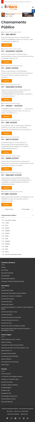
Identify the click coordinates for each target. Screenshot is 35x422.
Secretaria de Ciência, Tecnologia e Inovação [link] (13, 325)
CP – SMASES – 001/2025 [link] (11, 106)
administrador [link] (6, 32)
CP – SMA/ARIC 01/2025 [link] (11, 175)
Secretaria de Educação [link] (7, 298)
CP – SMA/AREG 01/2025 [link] (11, 87)
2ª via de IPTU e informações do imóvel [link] (11, 376)
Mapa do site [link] (24, 414)
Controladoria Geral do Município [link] (10, 361)
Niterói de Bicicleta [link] (6, 359)
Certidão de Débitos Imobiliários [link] (9, 385)
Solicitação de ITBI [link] (6, 393)
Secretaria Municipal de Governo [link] (10, 320)
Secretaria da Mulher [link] (6, 314)
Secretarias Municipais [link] (7, 273)
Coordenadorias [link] (5, 275)
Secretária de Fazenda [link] (7, 290)
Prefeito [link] (3, 267)
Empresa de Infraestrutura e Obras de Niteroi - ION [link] (14, 347)
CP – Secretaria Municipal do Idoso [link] (11, 254)
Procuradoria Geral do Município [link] (9, 356)
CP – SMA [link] (5, 238)
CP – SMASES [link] (6, 244)
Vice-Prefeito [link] (4, 270)
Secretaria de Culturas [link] (7, 304)
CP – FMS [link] (5, 225)
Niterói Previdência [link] (6, 342)
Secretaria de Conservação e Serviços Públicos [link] (13, 293)
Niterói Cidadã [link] (5, 364)
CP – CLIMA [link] (5, 223)
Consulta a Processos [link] (7, 382)
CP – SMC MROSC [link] (8, 34)
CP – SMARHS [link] (6, 241)
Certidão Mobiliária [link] (6, 387)
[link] (2, 8)
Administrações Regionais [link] (8, 278)
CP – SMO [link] (5, 249)
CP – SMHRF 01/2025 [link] (10, 158)
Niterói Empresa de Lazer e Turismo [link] (10, 339)
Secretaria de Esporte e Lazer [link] (9, 311)
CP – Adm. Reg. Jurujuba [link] (9, 220)
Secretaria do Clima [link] (6, 323)
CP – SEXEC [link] (5, 236)
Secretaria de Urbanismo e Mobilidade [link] (11, 296)
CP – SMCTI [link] (5, 251)
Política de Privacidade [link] (13, 414)
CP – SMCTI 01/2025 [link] (9, 139)
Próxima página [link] (26, 209)
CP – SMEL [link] (5, 246)
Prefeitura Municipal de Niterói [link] (10, 408)
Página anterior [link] (9, 209)
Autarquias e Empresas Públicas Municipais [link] (12, 281)
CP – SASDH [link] (5, 228)
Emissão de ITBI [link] (5, 390)
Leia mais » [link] (6, 45)
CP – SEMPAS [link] (6, 230)
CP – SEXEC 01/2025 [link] (9, 68)
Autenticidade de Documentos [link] (9, 396)
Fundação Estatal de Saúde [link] (8, 353)
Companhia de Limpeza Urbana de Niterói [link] (12, 345)
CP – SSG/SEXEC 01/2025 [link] (12, 51)
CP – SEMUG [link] (5, 233)
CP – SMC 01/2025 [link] (9, 122)
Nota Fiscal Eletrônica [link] (7, 401)
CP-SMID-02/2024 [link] (9, 194)
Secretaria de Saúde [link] (6, 301)
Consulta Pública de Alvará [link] (8, 399)
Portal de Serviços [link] (6, 373)
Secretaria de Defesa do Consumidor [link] (11, 317)
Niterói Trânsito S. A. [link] (6, 350)
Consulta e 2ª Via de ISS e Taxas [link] (9, 379)
